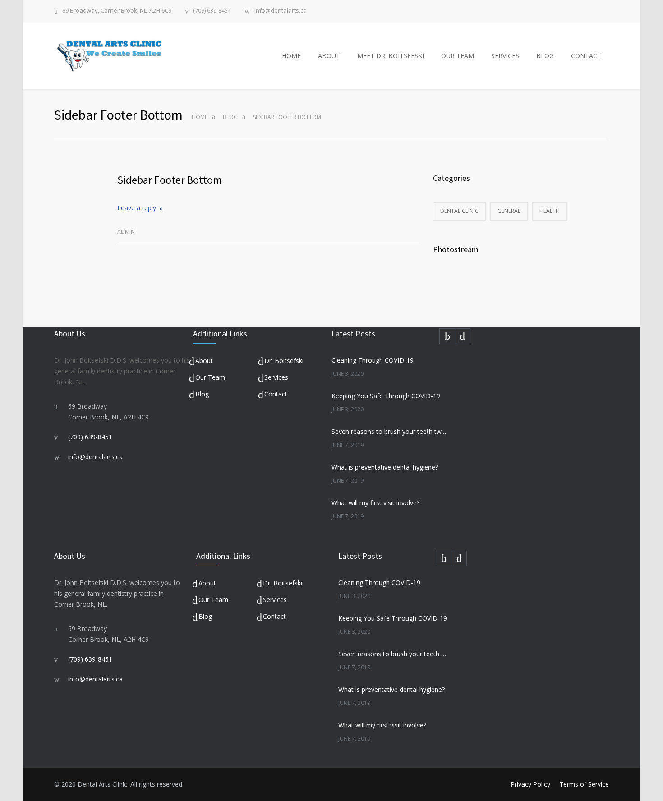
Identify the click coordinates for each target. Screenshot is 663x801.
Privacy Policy (530, 784)
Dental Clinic (459, 211)
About (204, 360)
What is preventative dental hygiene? (385, 467)
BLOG (545, 55)
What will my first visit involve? (375, 502)
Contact (275, 394)
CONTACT (586, 55)
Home (199, 117)
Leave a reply (136, 207)
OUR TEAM (457, 55)
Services (276, 377)
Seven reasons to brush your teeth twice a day (390, 431)
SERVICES (505, 55)
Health (549, 211)
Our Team (210, 377)
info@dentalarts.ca (280, 11)
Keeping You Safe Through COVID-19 (386, 395)
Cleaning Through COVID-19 (373, 360)
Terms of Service (584, 784)
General (508, 211)
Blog (230, 117)
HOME (291, 55)
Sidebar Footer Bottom (169, 180)
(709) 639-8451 (212, 11)
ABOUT (329, 55)
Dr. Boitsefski (284, 360)
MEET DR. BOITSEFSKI (390, 55)
